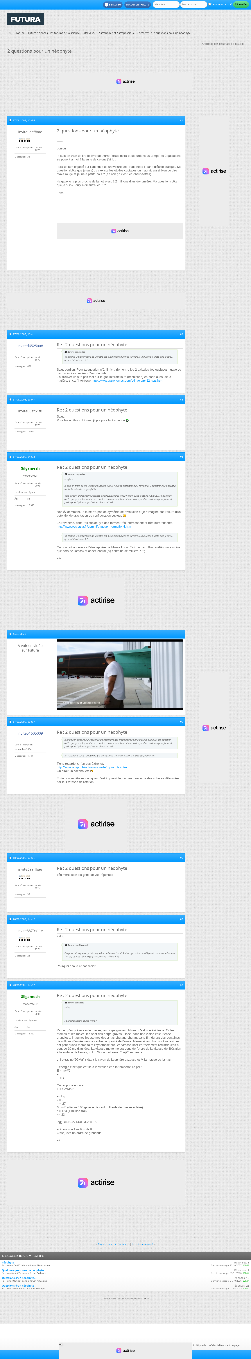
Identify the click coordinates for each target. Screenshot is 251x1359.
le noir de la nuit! (142, 1244)
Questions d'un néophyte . (18, 1285)
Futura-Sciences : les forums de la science (54, 33)
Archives (144, 33)
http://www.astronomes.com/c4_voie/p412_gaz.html (127, 380)
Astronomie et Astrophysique (117, 33)
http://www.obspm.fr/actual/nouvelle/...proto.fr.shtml (92, 767)
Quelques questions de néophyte (23, 1270)
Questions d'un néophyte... (19, 1278)
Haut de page (232, 1345)
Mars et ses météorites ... (113, 1244)
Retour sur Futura (137, 4)
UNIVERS (89, 33)
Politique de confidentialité (208, 1345)
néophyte (8, 1262)
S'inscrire (113, 5)
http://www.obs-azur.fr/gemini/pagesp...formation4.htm (94, 526)
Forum (20, 33)
